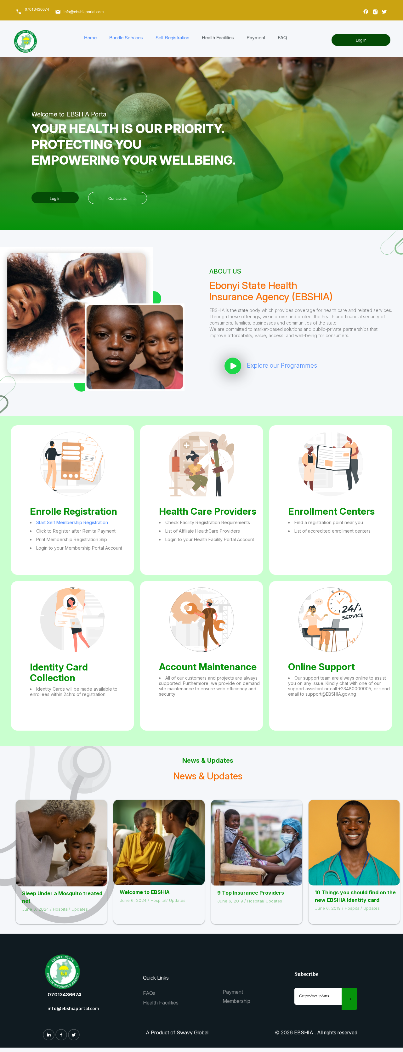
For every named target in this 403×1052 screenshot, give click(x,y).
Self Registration (172, 37)
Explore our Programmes (282, 365)
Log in (361, 40)
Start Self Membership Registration (72, 522)
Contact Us (117, 198)
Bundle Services (126, 37)
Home (90, 37)
